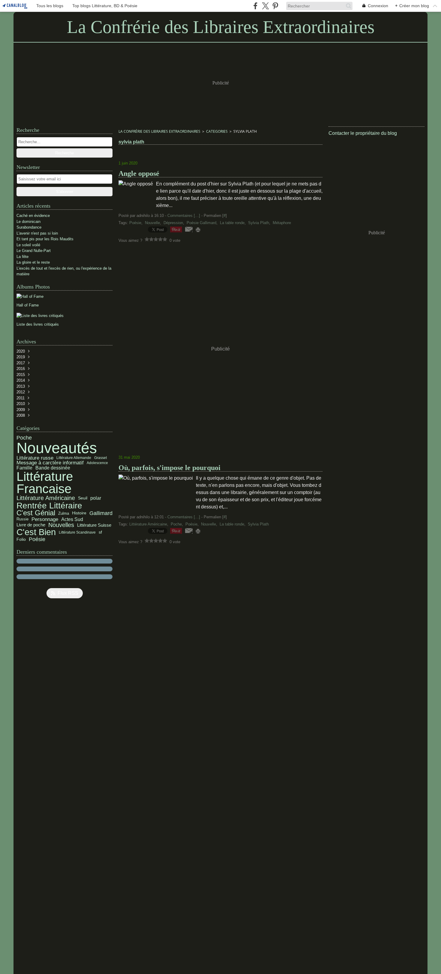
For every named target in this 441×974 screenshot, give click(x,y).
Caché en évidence (33, 215)
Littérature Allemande (73, 458)
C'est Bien (36, 532)
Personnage (45, 519)
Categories (217, 131)
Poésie (37, 539)
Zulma (63, 513)
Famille (24, 468)
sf (100, 532)
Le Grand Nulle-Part (33, 250)
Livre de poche (30, 525)
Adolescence (97, 463)
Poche (24, 437)
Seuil (82, 498)
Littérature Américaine (45, 498)
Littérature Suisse (94, 525)
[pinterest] (275, 5)
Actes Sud (72, 519)
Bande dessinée (52, 468)
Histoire (79, 513)
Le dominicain (28, 221)
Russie (22, 519)
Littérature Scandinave (77, 532)
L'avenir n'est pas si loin (37, 233)
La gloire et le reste (33, 262)
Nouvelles (61, 525)
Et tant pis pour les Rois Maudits (45, 239)
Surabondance (28, 227)
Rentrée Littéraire (49, 505)
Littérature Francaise (44, 482)
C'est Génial (35, 513)
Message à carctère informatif (50, 463)
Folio (21, 539)
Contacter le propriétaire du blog (362, 133)
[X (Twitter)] (265, 5)
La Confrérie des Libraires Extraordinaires (159, 131)
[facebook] (255, 5)
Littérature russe (34, 457)
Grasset (100, 458)
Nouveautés (56, 447)
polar (95, 498)
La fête (22, 256)
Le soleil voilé (28, 245)
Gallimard (100, 513)
